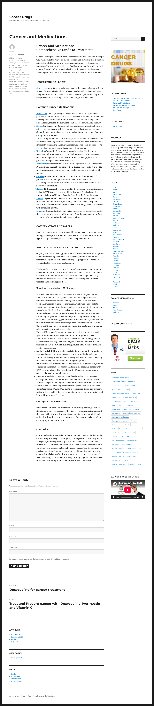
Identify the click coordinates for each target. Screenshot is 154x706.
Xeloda (39, 198)
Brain (115, 192)
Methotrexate (42, 164)
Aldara (39, 138)
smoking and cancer (130, 452)
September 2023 (17, 637)
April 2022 (15, 639)
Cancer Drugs (20, 17)
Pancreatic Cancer (119, 251)
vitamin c (126, 460)
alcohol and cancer (119, 381)
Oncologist (116, 244)
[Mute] (138, 497)
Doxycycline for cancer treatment (125, 105)
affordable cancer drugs (120, 378)
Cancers (115, 197)
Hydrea (39, 189)
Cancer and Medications (121, 103)
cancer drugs (116, 397)
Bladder (115, 190)
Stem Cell (116, 268)
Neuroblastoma (118, 239)
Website (13, 547)
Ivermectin (117, 221)
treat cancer (116, 460)
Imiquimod (13, 79)
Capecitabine (14, 70)
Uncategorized (16, 658)
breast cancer (117, 389)
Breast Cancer (118, 195)
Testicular (116, 275)
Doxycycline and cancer (131, 413)
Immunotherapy (15, 82)
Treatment (116, 277)
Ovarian (115, 249)
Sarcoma (116, 261)
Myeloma (116, 237)
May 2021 (14, 642)
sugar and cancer (118, 456)
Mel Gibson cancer (118, 441)
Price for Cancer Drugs (121, 108)
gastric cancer (24, 74)
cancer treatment (15, 67)
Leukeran (40, 211)
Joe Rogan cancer (128, 433)
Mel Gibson (125, 437)
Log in (13, 674)
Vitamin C (116, 282)
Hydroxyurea (24, 77)
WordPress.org (16, 681)
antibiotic (18, 58)
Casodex (40, 176)
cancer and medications (120, 393)
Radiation (116, 258)
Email (12, 536)
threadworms (132, 456)
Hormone (116, 213)
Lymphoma (117, 230)
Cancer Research (129, 397)
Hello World (117, 110)
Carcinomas (117, 199)
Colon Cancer (117, 206)
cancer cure (23, 65)
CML (22, 72)
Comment (14, 491)
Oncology (116, 247)
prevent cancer (117, 448)
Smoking (116, 265)
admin (11, 52)
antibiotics (115, 385)
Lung (114, 228)
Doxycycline (41, 113)
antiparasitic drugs (128, 385)
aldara (11, 58)
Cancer (39, 88)
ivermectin (138, 429)
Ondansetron (14, 89)
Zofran (39, 126)
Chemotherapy (118, 204)
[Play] (114, 497)
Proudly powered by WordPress (44, 696)
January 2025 (16, 635)
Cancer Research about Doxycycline (125, 401)
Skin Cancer (117, 263)
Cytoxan (115, 209)
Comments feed (16, 679)
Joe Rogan (115, 433)
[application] (128, 489)
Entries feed (15, 676)
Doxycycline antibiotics (120, 417)
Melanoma (116, 232)
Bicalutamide (14, 60)
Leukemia (116, 223)
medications (21, 84)
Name (12, 525)
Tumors (115, 280)
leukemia (25, 82)
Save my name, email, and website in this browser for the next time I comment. (40, 559)
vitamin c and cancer (119, 464)
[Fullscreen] (142, 497)
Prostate (116, 256)
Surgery (115, 272)
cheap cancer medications (121, 409)
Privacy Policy (117, 254)
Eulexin (114, 425)
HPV (11, 77)
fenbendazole (125, 425)
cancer (17, 63)
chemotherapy (14, 72)
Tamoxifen (19, 91)
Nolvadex (40, 151)
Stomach (116, 270)
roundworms (116, 452)
